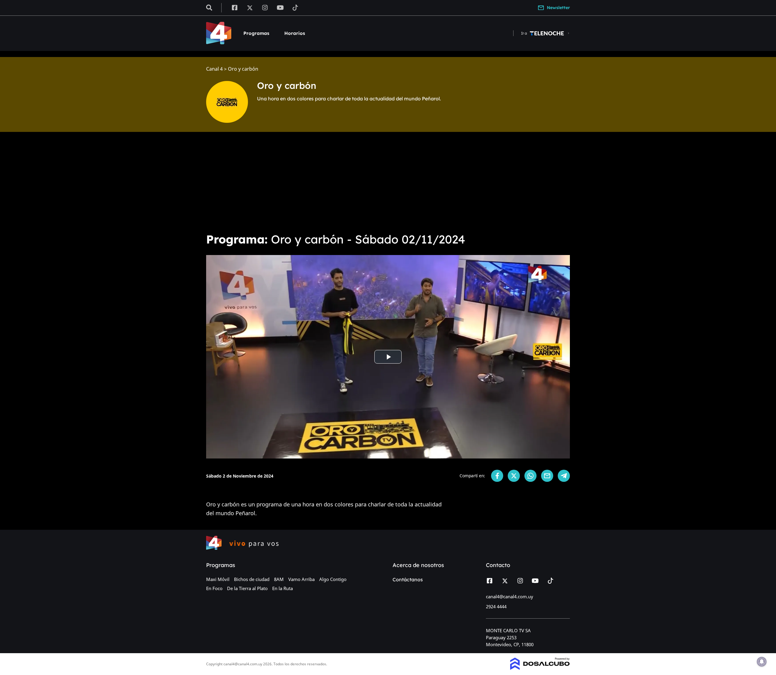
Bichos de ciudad (251, 579)
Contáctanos (408, 579)
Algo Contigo (332, 579)
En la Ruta (282, 588)
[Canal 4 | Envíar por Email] (547, 476)
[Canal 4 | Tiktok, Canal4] (295, 7)
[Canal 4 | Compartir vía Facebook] (497, 476)
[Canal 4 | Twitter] (250, 7)
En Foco (214, 588)
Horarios (294, 33)
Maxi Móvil (217, 579)
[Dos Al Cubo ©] (540, 668)
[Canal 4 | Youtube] (280, 7)
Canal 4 (214, 69)
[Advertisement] (388, 181)
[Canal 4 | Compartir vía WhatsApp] (530, 476)
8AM (279, 579)
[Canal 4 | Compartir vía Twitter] (514, 476)
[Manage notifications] (762, 662)
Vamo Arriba (301, 579)
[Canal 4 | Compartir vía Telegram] (564, 476)
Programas (256, 33)
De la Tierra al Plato (247, 588)
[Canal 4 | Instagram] (265, 7)
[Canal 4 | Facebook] (234, 7)
